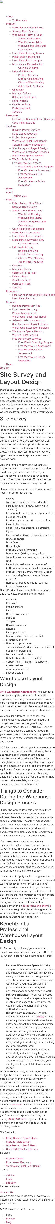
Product (10, 23)
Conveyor (18, 89)
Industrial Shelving (22, 71)
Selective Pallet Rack (24, 97)
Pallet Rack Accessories (26, 56)
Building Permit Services (26, 129)
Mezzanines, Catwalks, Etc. (28, 64)
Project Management (24, 137)
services (16, 1104)
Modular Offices (21, 93)
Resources (12, 115)
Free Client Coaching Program (35, 166)
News (9, 188)
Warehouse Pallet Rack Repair (29, 140)
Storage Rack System (24, 31)
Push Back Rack (21, 108)
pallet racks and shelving (36, 905)
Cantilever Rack (21, 104)
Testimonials (19, 20)
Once (18, 691)
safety (40, 1016)
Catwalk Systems (28, 67)
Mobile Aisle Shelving (30, 78)
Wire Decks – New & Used (27, 34)
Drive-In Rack (20, 100)
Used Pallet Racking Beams (28, 53)
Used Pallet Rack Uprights (27, 60)
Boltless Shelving (28, 75)
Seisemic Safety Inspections (28, 144)
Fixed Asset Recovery (24, 133)
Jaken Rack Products (30, 86)
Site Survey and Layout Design (30, 148)
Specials (17, 111)
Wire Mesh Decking (29, 38)
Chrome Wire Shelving (31, 82)
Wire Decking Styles (30, 42)
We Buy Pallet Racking (25, 159)
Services (11, 126)
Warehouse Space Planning (27, 155)
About (9, 16)
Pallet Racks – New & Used (27, 27)
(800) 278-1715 (17, 1119)
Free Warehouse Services (26, 162)
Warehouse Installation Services (30, 151)
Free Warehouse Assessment (34, 170)
